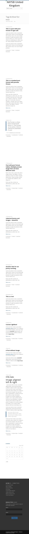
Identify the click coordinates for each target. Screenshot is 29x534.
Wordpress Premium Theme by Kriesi (14, 532)
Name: (7, 507)
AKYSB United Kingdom (14, 531)
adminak (17, 50)
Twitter (14, 12)
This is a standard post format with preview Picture (13, 82)
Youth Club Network (9, 495)
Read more (8, 108)
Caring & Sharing (9, 487)
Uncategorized (15, 134)
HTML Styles (10, 377)
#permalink (8, 51)
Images (13, 188)
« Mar (7, 461)
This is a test (10, 296)
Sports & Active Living (10, 493)
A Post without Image (13, 350)
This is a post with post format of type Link (13, 29)
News (13, 50)
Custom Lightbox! (11, 324)
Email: (7, 512)
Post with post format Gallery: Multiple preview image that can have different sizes (14, 167)
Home (12, 21)
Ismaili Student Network (10, 490)
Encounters (8, 489)
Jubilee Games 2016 (10, 492)
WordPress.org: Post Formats (15, 132)
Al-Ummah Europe (9, 485)
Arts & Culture (8, 486)
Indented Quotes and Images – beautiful (12, 219)
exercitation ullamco (10, 328)
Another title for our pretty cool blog (12, 267)
